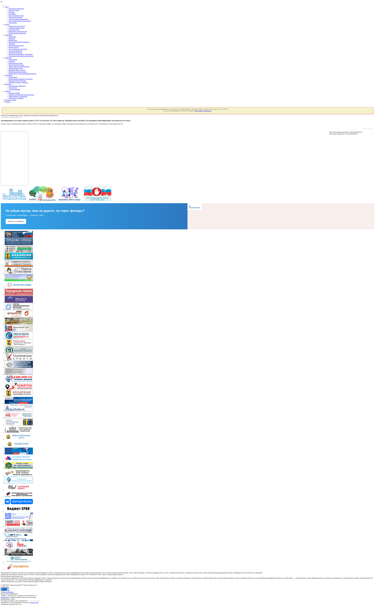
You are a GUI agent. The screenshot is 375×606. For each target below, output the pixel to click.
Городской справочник (16, 8)
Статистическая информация (18, 19)
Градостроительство (15, 52)
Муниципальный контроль (18, 72)
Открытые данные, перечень (18, 82)
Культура (12, 61)
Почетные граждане (15, 17)
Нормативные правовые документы (21, 79)
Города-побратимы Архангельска (20, 21)
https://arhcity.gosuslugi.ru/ (203, 111)
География (12, 14)
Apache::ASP (34, 602)
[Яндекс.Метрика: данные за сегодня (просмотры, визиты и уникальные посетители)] (7, 592)
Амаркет (7, 102)
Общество (8, 58)
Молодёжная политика (16, 65)
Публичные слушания (16, 98)
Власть (7, 24)
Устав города (13, 77)
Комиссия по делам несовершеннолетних (22, 73)
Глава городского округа (17, 26)
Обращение (4, 597)
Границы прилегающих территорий (21, 54)
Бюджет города (14, 47)
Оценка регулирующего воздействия (21, 56)
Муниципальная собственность (19, 42)
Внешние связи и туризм (17, 70)
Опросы (7, 91)
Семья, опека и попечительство (19, 66)
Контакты (8, 84)
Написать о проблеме (16, 221)
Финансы (12, 38)
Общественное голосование (18, 96)
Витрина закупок (10, 100)
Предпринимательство (16, 45)
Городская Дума (14, 30)
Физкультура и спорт (16, 63)
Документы (8, 75)
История (11, 12)
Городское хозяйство (15, 51)
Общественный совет (16, 68)
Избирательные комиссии (17, 33)
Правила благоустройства (17, 80)
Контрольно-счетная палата (18, 31)
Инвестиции (13, 40)
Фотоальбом (13, 23)
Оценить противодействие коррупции (21, 95)
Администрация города (16, 28)
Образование (13, 59)
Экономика (8, 35)
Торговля (12, 44)
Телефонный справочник (17, 86)
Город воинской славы (16, 15)
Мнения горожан (14, 93)
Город (7, 7)
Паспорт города (14, 10)
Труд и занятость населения (18, 49)
